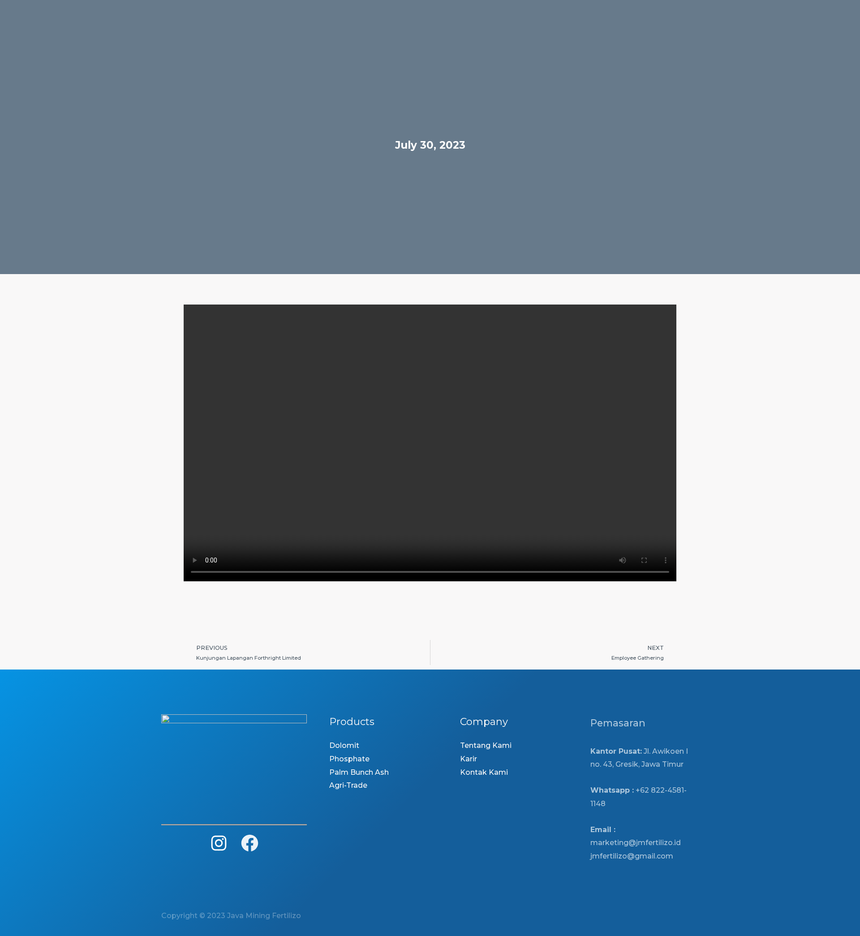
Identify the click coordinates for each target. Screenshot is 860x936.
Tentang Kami (486, 745)
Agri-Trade (348, 785)
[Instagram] (219, 843)
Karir (468, 759)
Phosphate (349, 759)
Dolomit (344, 745)
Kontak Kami (484, 772)
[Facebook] (250, 843)
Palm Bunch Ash (359, 772)
